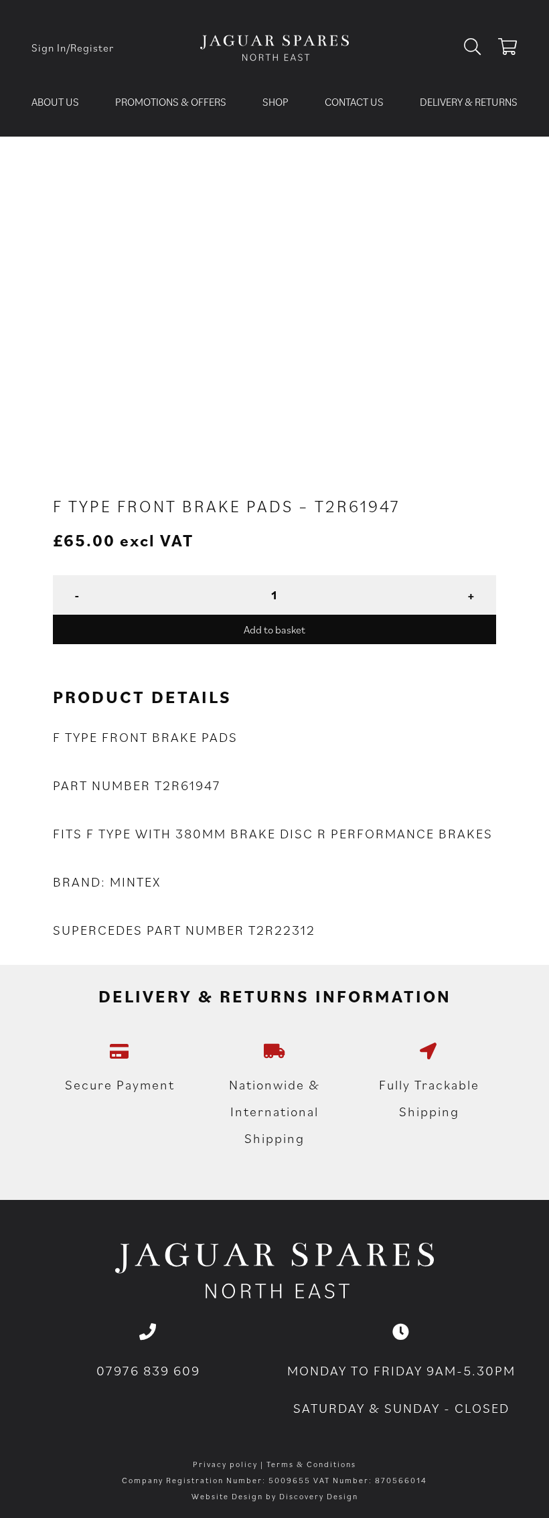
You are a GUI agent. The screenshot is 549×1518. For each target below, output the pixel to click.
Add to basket (274, 629)
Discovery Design (318, 1496)
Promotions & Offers (170, 101)
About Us (55, 101)
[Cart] (508, 49)
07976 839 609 (148, 1370)
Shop (275, 101)
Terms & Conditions (311, 1464)
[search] (477, 47)
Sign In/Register (72, 47)
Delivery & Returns (469, 101)
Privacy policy (225, 1464)
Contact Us (354, 101)
